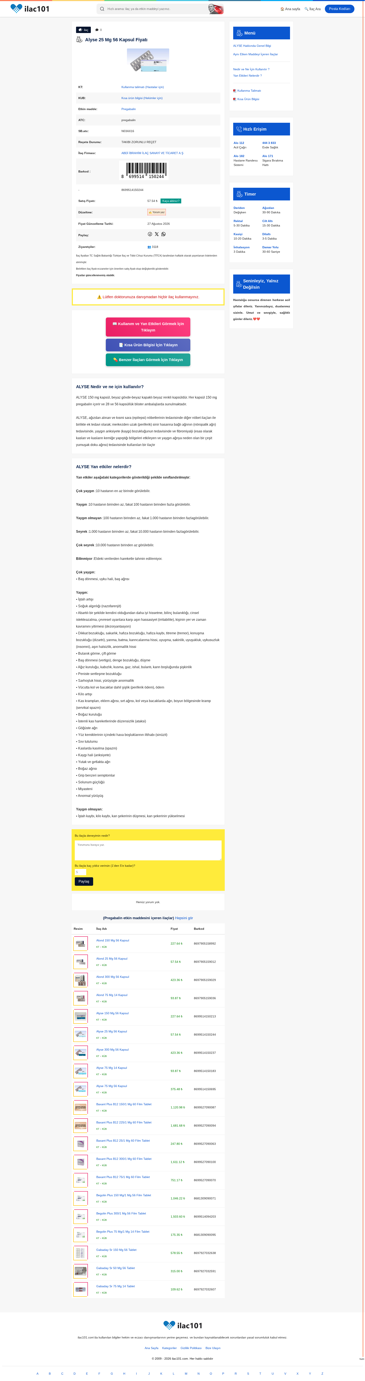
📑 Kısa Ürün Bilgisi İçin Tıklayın (148, 345)
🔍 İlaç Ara (312, 9)
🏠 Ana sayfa (290, 9)
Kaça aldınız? (170, 201)
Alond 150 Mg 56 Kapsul (112, 940)
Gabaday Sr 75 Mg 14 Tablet (115, 1286)
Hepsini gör (184, 918)
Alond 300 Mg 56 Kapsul (112, 976)
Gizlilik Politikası (191, 1348)
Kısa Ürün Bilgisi (248, 99)
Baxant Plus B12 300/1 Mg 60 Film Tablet (123, 1158)
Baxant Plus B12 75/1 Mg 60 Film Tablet (123, 1177)
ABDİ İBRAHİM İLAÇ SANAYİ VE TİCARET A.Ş (152, 153)
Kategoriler (169, 1348)
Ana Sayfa (151, 1348)
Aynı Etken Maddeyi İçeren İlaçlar (255, 54)
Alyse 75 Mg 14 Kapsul (111, 1067)
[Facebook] (150, 235)
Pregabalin (128, 109)
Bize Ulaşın (213, 1348)
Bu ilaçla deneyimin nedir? (92, 835)
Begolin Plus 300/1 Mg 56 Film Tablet (121, 1213)
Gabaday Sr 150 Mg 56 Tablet (116, 1249)
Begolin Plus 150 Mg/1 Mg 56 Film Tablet (123, 1195)
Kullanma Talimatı (249, 90)
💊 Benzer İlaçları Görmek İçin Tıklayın (148, 360)
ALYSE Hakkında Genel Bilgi (252, 45)
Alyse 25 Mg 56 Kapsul (111, 1031)
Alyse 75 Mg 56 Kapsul (111, 1086)
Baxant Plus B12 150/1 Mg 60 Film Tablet (123, 1104)
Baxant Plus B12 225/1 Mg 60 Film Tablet (123, 1122)
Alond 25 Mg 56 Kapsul (111, 958)
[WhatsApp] (163, 235)
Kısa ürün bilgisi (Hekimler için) (142, 98)
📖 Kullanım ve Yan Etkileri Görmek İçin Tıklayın (148, 327)
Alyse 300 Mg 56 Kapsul (112, 1049)
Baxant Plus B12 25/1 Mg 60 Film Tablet (123, 1140)
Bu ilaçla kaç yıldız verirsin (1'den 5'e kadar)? (105, 865)
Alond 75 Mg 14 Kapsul (111, 995)
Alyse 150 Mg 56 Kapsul (112, 1013)
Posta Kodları (339, 9)
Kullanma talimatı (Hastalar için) (142, 87)
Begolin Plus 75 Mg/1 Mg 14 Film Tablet (122, 1231)
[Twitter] (157, 235)
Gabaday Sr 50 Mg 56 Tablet (115, 1268)
